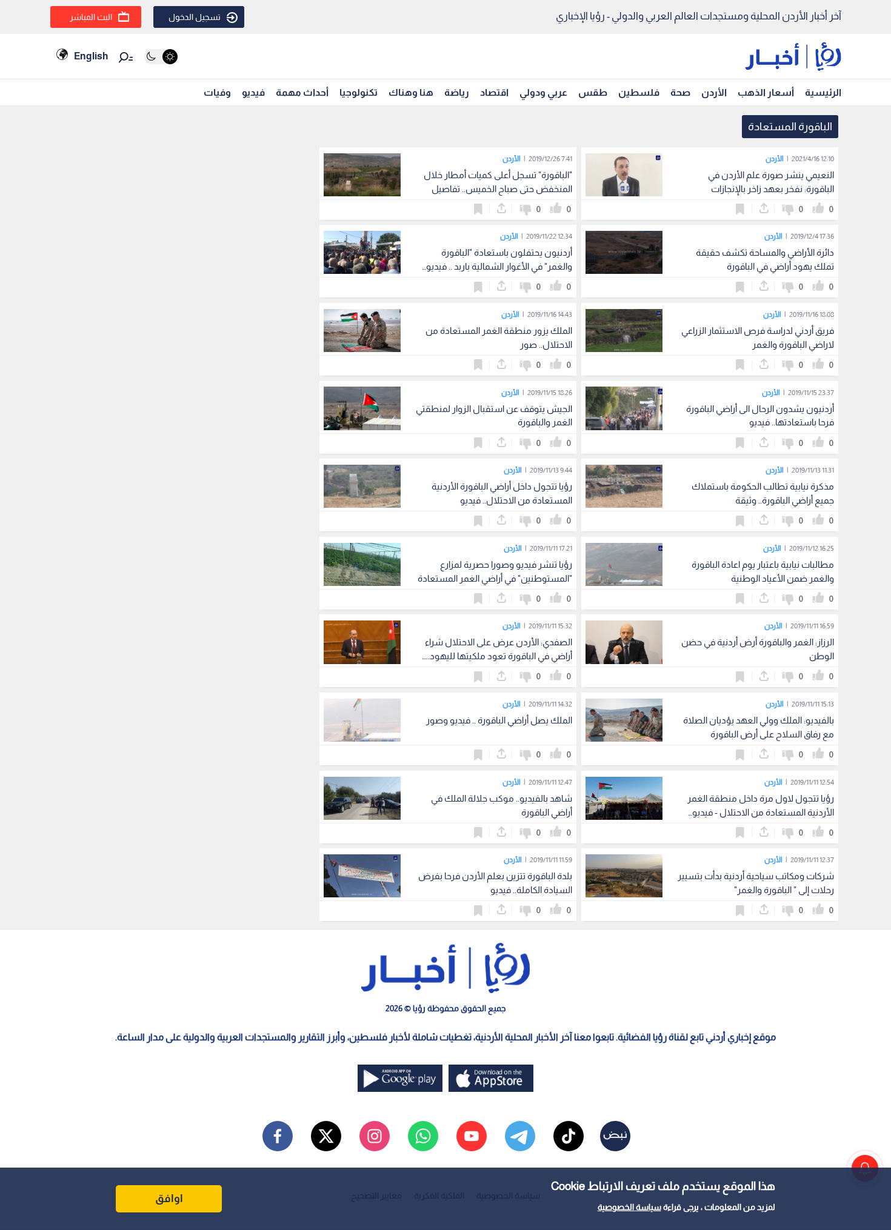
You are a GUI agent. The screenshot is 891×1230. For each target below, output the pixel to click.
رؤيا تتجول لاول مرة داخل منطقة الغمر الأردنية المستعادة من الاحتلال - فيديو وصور (760, 812)
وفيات (217, 92)
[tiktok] (568, 1136)
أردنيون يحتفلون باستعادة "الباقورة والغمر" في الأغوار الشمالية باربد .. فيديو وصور (499, 266)
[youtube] (471, 1136)
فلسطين (638, 92)
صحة (680, 92)
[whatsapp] (423, 1136)
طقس (592, 92)
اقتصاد (494, 92)
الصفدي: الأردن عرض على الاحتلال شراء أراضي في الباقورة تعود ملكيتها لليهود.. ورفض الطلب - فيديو (498, 656)
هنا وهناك (411, 92)
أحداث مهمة (302, 92)
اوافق (169, 1198)
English (91, 56)
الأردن (714, 92)
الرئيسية (823, 92)
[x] (326, 1136)
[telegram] (520, 1136)
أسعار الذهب (766, 92)
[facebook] (277, 1136)
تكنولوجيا (358, 92)
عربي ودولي (543, 92)
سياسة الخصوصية (629, 1207)
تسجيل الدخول (195, 17)
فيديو (253, 92)
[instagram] (374, 1136)
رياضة (456, 92)
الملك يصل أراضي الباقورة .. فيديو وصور (499, 720)
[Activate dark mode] (160, 56)
